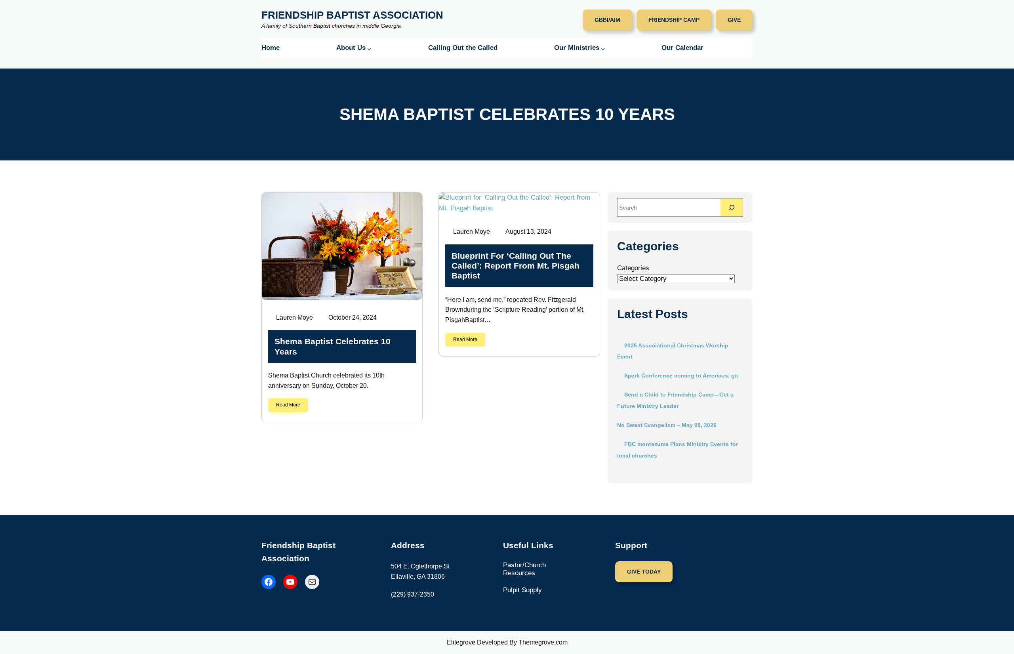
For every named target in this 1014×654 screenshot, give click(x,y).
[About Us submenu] (369, 49)
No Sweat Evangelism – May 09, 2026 (667, 425)
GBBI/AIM (607, 20)
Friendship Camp (674, 20)
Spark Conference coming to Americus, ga (681, 375)
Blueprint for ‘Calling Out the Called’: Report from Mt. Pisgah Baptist (515, 265)
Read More (288, 405)
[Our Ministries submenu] (603, 49)
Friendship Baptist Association (352, 15)
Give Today (644, 571)
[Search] (731, 207)
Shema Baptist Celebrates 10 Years (332, 346)
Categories (633, 268)
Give (734, 20)
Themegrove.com (543, 642)
